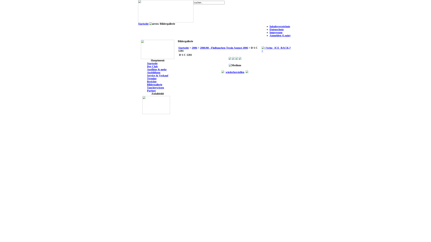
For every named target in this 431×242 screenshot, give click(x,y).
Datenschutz (277, 29)
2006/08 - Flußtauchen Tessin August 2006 (224, 47)
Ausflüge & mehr (157, 69)
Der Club (152, 66)
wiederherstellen (235, 72)
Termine (152, 78)
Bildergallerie (154, 84)
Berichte (152, 81)
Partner (151, 90)
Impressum (276, 32)
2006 (194, 47)
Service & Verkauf (157, 75)
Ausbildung (153, 72)
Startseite (143, 23)
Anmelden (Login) (280, 35)
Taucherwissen (155, 87)
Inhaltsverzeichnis (280, 26)
